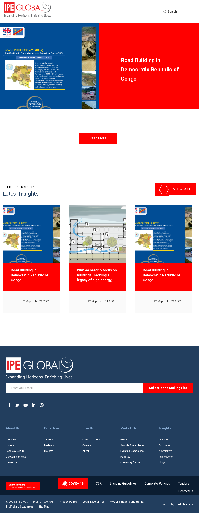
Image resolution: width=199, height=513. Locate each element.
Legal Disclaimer (93, 501)
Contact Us (185, 491)
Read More (97, 138)
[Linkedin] (33, 405)
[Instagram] (41, 405)
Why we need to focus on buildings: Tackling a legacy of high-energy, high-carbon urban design (97, 275)
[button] (191, 12)
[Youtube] (25, 405)
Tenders (183, 483)
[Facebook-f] (9, 405)
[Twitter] (17, 405)
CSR (99, 483)
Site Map (43, 506)
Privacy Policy (68, 501)
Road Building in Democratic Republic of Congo (29, 275)
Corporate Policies (157, 483)
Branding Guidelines (123, 483)
